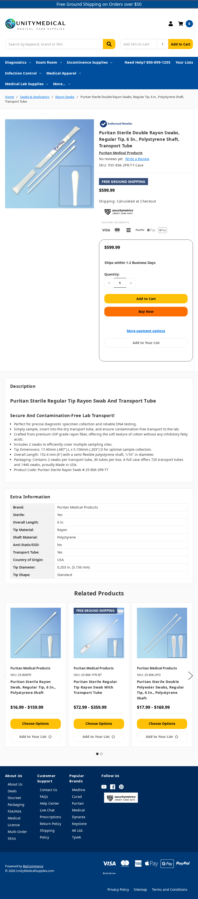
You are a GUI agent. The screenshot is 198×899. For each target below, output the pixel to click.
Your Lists (184, 62)
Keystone (79, 823)
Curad (77, 796)
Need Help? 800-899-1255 (147, 62)
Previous (6, 675)
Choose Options (35, 723)
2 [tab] (101, 754)
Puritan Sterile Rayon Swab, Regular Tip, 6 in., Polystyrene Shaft (33, 687)
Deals (12, 791)
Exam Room (46, 62)
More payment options (146, 331)
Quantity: (112, 274)
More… (59, 83)
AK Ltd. (77, 830)
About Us (15, 784)
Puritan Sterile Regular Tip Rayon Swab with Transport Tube (95, 687)
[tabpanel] (35, 675)
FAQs (44, 796)
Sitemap (140, 889)
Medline (78, 789)
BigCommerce (33, 866)
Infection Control (21, 73)
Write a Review (137, 159)
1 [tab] (97, 754)
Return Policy (50, 823)
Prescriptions (50, 817)
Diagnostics (15, 62)
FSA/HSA (14, 811)
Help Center (49, 803)
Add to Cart (180, 44)
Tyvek (76, 837)
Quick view (35, 633)
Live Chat (47, 810)
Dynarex (78, 817)
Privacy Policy (118, 889)
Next (190, 675)
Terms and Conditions (169, 889)
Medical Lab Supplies (24, 83)
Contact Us (48, 789)
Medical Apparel (61, 73)
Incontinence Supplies (87, 62)
